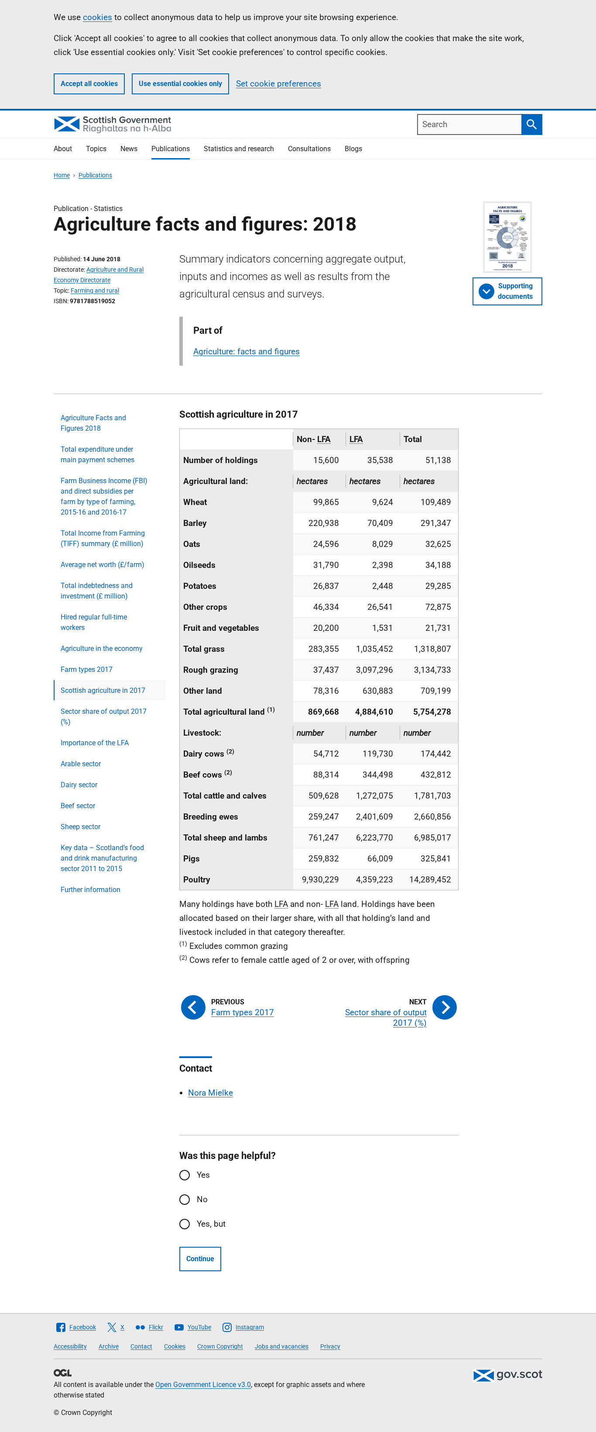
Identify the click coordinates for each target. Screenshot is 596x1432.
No (202, 1199)
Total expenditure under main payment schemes (97, 454)
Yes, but (211, 1224)
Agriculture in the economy (102, 648)
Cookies (174, 1346)
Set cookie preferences (278, 84)
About (63, 149)
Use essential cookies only (180, 84)
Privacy (330, 1346)
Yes (203, 1175)
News (128, 149)
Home (62, 175)
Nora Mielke (210, 1093)
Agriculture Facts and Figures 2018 (93, 423)
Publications (170, 149)
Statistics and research (239, 149)
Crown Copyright (220, 1346)
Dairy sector (79, 785)
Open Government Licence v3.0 (203, 1384)
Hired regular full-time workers (94, 622)
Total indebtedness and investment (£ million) (97, 590)
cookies (97, 17)
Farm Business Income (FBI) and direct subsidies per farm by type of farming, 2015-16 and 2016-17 (104, 496)
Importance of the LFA (95, 743)
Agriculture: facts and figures (246, 351)
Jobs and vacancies (281, 1346)
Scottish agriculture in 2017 (103, 690)
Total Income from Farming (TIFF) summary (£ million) (103, 538)
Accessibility (70, 1346)
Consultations (309, 149)
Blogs (353, 149)
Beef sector (78, 806)
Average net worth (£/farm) (102, 564)
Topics (96, 149)
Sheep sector (80, 827)
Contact (141, 1346)
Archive (109, 1346)
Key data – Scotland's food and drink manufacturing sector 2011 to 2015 (102, 858)
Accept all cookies (89, 84)
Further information (90, 889)
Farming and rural (95, 290)
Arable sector (81, 764)
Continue (200, 1259)
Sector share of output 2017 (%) (104, 716)
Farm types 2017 (87, 669)
